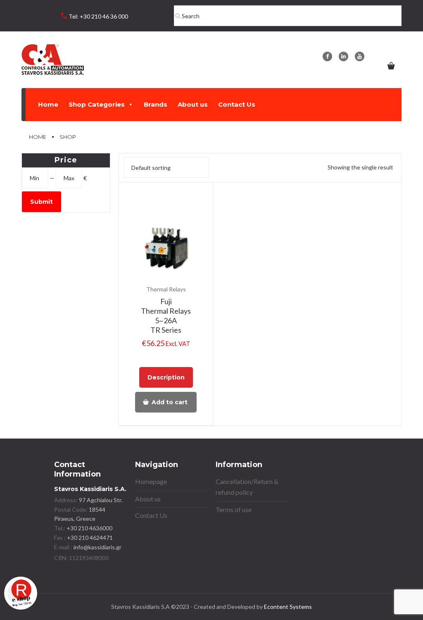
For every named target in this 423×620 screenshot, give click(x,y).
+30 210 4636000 (88, 528)
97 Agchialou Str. (100, 499)
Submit (41, 201)
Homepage (151, 481)
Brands (155, 104)
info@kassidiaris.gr (97, 547)
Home (48, 104)
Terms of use (234, 509)
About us (193, 104)
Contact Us (236, 104)
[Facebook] (327, 56)
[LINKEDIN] (343, 56)
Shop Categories (97, 104)
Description (166, 377)
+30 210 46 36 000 (104, 16)
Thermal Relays (166, 289)
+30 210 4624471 (89, 537)
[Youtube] (359, 56)
